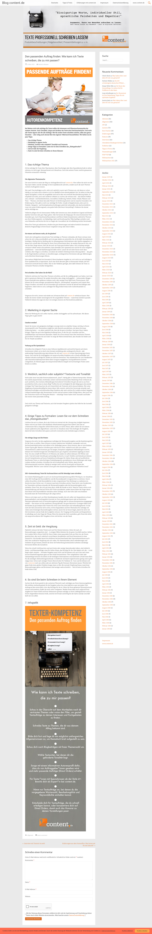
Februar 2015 (106, 449)
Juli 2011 (105, 575)
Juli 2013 (105, 503)
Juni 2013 (105, 506)
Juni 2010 (105, 614)
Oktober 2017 (106, 353)
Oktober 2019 (106, 285)
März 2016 (105, 410)
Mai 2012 (105, 545)
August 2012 (106, 536)
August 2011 (106, 572)
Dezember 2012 (107, 524)
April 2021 (105, 237)
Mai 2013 (105, 509)
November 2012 (107, 527)
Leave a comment (42, 835)
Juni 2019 (105, 297)
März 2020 (106, 270)
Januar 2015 (106, 452)
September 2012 (107, 533)
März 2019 (105, 306)
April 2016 (105, 407)
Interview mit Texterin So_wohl (33, 843)
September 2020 (107, 255)
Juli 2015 (105, 434)
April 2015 (105, 443)
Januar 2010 (106, 629)
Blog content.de (13, 3)
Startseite (54, 3)
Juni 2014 (105, 473)
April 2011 (105, 584)
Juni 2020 (105, 261)
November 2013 (107, 491)
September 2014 (107, 464)
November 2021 (107, 225)
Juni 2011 (105, 578)
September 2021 (107, 231)
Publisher (105, 146)
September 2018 (107, 323)
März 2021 (105, 240)
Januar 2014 (106, 488)
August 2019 (106, 291)
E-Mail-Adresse (30, 889)
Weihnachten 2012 (108, 161)
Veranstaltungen (107, 152)
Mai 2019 (105, 300)
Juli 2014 (105, 470)
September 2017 (107, 356)
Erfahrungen (106, 134)
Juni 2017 (105, 365)
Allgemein (30, 835)
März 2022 (106, 219)
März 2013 (105, 515)
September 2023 (107, 192)
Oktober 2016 (106, 389)
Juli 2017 (105, 362)
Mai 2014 (105, 476)
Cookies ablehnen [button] (127, 931)
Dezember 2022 (107, 204)
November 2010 (107, 599)
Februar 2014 (106, 485)
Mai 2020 (105, 264)
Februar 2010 (106, 626)
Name (27, 882)
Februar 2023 (106, 198)
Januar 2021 (106, 246)
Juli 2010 (105, 611)
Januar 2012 (106, 557)
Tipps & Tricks (67, 3)
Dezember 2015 (107, 419)
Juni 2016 (105, 401)
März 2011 (105, 587)
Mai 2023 (105, 195)
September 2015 (107, 428)
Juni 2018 (105, 329)
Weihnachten (106, 158)
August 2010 (106, 608)
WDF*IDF (105, 155)
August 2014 (106, 467)
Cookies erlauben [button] (142, 931)
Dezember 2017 (107, 347)
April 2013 (105, 512)
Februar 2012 (106, 554)
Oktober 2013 (106, 494)
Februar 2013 (106, 518)
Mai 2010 (105, 617)
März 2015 (105, 446)
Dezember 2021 (107, 222)
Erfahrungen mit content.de (86, 3)
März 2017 (105, 374)
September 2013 (107, 497)
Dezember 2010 (107, 596)
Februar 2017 (106, 377)
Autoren (105, 128)
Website (27, 896)
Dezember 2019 (107, 279)
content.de (69, 182)
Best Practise (106, 131)
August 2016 (106, 395)
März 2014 (105, 482)
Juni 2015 (105, 437)
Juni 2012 (105, 542)
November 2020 (107, 252)
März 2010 (105, 623)
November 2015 (107, 422)
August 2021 (106, 234)
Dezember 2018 (107, 314)
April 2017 (105, 371)
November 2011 (107, 563)
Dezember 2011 (107, 560)
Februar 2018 (106, 341)
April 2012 (105, 548)
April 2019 (105, 303)
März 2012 (105, 551)
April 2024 (105, 183)
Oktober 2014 (106, 461)
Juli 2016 (105, 398)
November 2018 (107, 317)
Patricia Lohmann (43, 64)
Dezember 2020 (107, 249)
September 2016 (107, 392)
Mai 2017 (105, 368)
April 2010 (105, 620)
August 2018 (106, 326)
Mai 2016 (105, 404)
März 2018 (105, 338)
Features (105, 137)
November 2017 (107, 350)
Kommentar (29, 860)
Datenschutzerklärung (120, 3)
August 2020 (106, 258)
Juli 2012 (105, 539)
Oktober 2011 (106, 566)
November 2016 (107, 386)
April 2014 (105, 479)
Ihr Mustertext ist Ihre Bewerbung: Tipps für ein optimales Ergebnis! (114, 95)
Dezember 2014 (107, 455)
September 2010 (107, 605)
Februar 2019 (106, 309)
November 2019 (107, 282)
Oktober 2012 (106, 530)
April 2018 (105, 335)
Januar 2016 (106, 416)
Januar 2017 (106, 380)
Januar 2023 (106, 201)
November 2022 (107, 207)
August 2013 (106, 500)
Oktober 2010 (106, 602)
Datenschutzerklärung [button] (108, 931)
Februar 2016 (106, 413)
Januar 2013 (106, 521)
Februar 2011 (106, 590)
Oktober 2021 (106, 228)
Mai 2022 (105, 216)
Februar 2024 (106, 186)
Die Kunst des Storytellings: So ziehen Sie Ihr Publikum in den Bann (113, 88)
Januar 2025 (106, 177)
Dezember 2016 (107, 383)
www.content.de (138, 3)
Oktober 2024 (106, 180)
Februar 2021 (106, 243)
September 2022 (107, 213)
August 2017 (106, 359)
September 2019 (107, 288)
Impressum (104, 3)
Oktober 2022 (106, 210)
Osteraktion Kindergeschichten (112, 143)
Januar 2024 (106, 189)
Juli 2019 (105, 294)
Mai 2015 (105, 440)
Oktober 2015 (106, 425)
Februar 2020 (106, 273)
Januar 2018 (106, 344)
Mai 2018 (105, 332)
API (103, 125)
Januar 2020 (106, 276)
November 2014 (107, 458)
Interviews (105, 140)
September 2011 (107, 569)
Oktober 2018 (106, 320)
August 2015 (106, 431)
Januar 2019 (106, 312)
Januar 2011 (106, 593)
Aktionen (105, 119)
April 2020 (105, 267)
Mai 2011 (105, 581)
